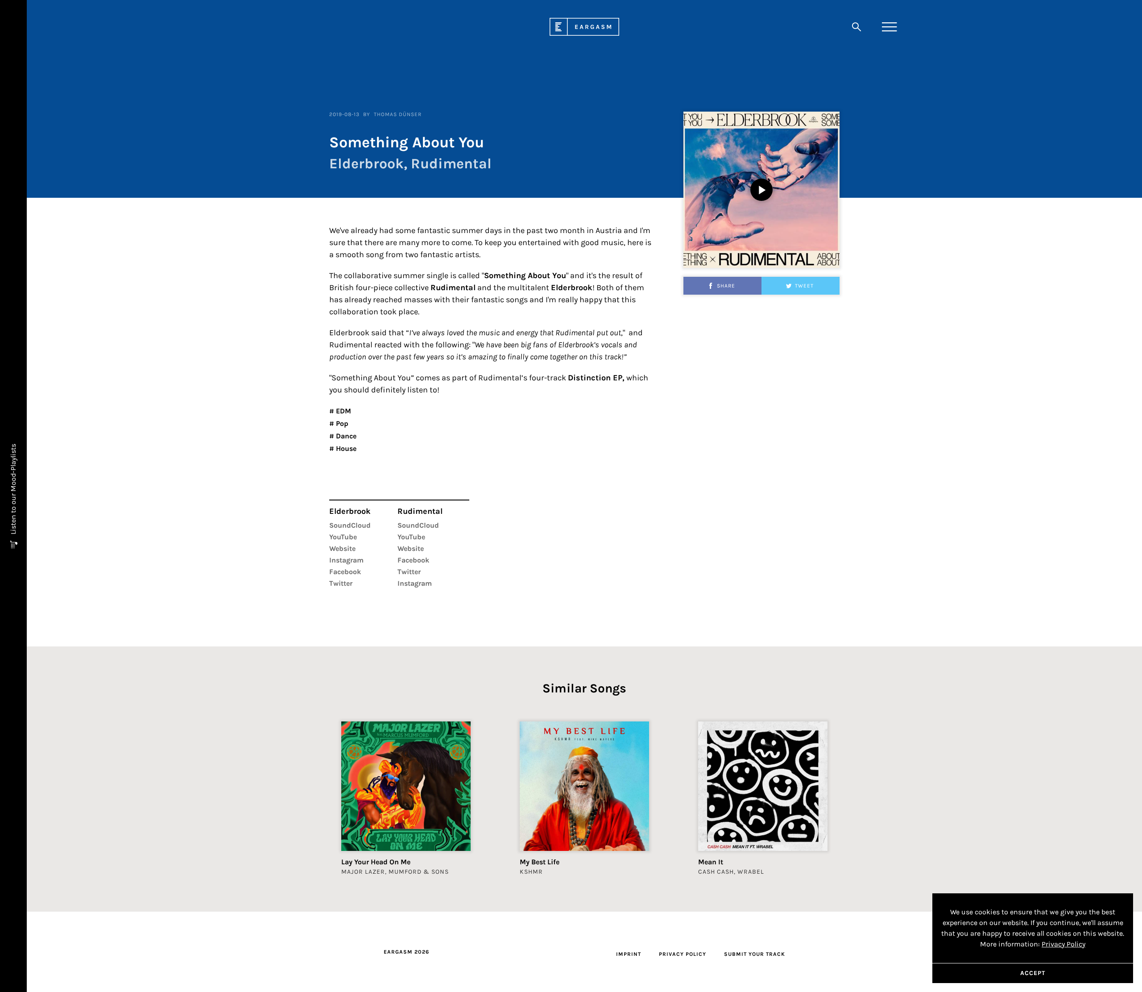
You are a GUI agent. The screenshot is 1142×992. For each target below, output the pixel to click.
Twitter (340, 583)
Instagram (346, 560)
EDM (342, 411)
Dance (345, 436)
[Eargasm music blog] (584, 33)
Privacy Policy (682, 954)
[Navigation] (889, 27)
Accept (1032, 973)
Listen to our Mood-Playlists (13, 490)
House (345, 448)
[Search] (856, 27)
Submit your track (754, 954)
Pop (341, 423)
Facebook (345, 571)
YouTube (343, 537)
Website (342, 548)
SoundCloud (350, 525)
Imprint (628, 954)
